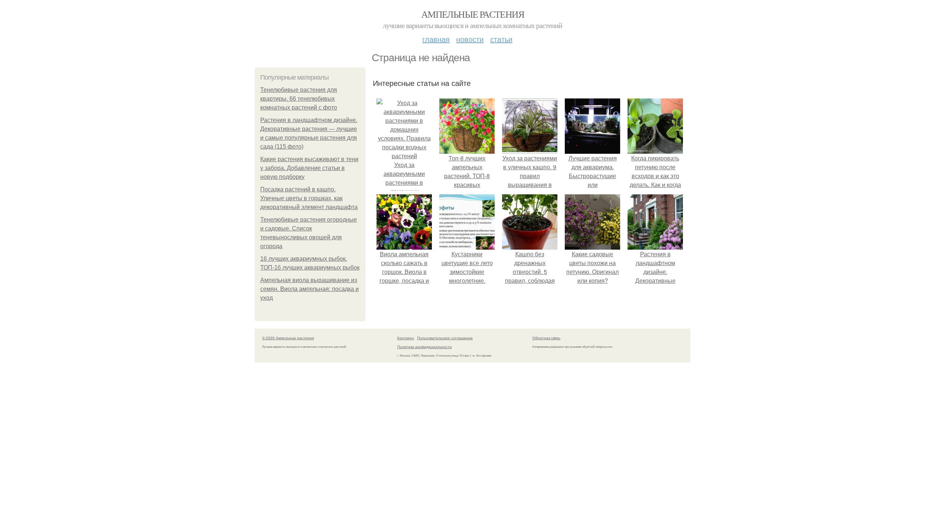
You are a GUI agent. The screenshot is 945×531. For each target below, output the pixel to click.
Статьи (501, 39)
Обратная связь (546, 337)
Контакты (405, 337)
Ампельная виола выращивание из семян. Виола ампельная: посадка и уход (309, 289)
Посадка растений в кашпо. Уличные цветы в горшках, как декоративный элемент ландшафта (309, 198)
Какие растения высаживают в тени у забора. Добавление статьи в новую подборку (309, 168)
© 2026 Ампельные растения (288, 337)
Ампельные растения (472, 14)
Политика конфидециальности (424, 346)
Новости (470, 39)
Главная (436, 39)
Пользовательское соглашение (445, 337)
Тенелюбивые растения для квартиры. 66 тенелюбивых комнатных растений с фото (298, 99)
